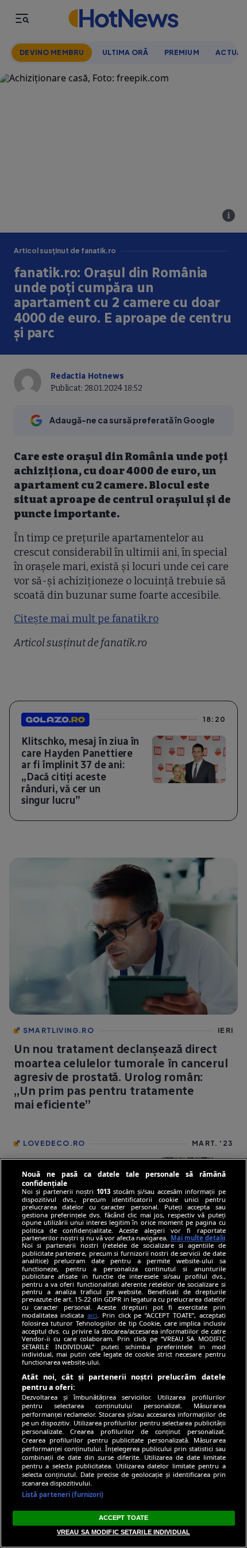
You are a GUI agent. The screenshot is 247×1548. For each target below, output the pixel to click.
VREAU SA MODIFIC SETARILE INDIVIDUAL (123, 1532)
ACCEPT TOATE (123, 1517)
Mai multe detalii (198, 1237)
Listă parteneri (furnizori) (63, 1494)
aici (92, 1315)
